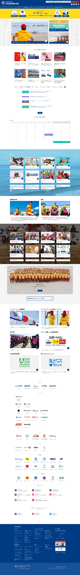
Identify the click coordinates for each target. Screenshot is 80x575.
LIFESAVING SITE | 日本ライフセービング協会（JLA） (10, 3)
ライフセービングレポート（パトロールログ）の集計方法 (18, 550)
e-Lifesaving (36, 550)
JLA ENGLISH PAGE (58, 7)
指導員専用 (26, 539)
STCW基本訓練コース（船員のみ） (30, 185)
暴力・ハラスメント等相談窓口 (60, 538)
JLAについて (49, 7)
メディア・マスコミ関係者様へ (60, 533)
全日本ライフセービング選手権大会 (30, 260)
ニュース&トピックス (40, 49)
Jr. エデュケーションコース (18, 541)
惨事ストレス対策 (27, 550)
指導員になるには (27, 542)
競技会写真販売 (37, 538)
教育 (32, 7)
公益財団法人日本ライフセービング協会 (36, 298)
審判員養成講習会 (47, 530)
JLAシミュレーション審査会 (18, 553)
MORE (40, 113)
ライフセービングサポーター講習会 (46, 185)
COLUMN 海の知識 (17, 555)
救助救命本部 (26, 7)
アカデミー (19, 7)
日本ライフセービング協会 (24, 566)
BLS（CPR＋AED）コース (18, 530)
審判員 (25, 92)
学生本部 (46, 546)
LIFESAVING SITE (18, 526)
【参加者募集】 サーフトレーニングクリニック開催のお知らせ (40, 100)
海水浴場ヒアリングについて (28, 554)
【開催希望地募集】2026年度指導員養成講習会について (39, 96)
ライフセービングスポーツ (39, 7)
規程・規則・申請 (37, 534)
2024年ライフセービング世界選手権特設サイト (63, 260)
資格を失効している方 (28, 540)
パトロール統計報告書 (18, 552)
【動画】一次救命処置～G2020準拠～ (15, 185)
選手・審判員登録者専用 (14, 260)
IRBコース (16, 538)
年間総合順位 (43, 260)
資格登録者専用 (59, 185)
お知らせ (26, 96)
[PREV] (68, 120)
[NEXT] (69, 120)
